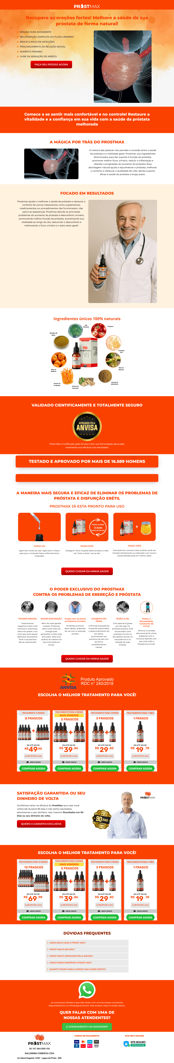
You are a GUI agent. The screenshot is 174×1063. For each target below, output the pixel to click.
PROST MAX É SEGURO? (62, 938)
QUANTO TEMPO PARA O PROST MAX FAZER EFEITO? (78, 958)
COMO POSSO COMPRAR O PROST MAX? (71, 951)
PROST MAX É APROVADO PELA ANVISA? (71, 944)
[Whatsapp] (167, 1057)
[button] (87, 931)
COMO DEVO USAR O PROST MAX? (68, 931)
